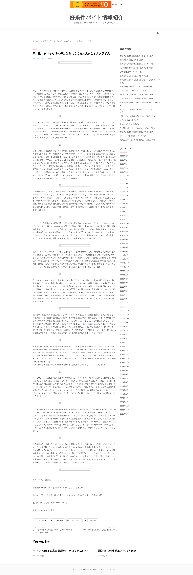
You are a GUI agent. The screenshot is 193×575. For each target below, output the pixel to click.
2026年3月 (124, 156)
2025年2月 (124, 207)
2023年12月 (124, 263)
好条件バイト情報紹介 (97, 18)
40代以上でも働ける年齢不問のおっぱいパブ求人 (138, 140)
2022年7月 (124, 331)
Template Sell (114, 570)
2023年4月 (124, 295)
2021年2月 (124, 398)
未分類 (35, 49)
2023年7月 (124, 283)
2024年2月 (124, 255)
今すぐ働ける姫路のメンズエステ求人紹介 (136, 87)
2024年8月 (124, 231)
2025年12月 (124, 168)
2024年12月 (124, 215)
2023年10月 (124, 271)
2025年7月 (124, 188)
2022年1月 (124, 354)
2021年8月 (124, 374)
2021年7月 (124, 378)
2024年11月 (124, 219)
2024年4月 (124, 247)
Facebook (43, 520)
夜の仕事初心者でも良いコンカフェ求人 (135, 76)
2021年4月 (124, 390)
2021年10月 (124, 366)
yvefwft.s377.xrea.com (55, 58)
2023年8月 (124, 279)
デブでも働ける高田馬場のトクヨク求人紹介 (136, 56)
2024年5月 (124, 243)
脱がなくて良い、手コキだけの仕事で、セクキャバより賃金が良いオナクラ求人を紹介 (68, 495)
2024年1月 (124, 259)
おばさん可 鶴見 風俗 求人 (130, 124)
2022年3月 (124, 346)
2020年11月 (124, 410)
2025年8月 (124, 184)
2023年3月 (124, 299)
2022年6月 (124, 335)
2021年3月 (124, 394)
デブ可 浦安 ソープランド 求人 (131, 72)
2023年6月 (124, 287)
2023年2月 (124, 303)
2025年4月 (124, 200)
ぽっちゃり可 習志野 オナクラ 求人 (133, 136)
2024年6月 (124, 239)
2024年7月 (124, 235)
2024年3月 (124, 251)
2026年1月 (124, 164)
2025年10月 (124, 176)
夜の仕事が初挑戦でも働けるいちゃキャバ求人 (137, 64)
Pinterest (76, 520)
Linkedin (93, 520)
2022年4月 (124, 342)
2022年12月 (124, 311)
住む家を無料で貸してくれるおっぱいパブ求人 (137, 128)
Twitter (59, 520)
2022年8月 (124, 327)
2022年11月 (124, 315)
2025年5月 (124, 196)
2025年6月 (124, 192)
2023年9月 (124, 275)
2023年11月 (124, 267)
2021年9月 (124, 370)
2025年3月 (124, 204)
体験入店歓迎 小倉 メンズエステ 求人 (134, 91)
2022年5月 (124, 339)
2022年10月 (124, 319)
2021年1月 (124, 402)
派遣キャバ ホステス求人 (43, 510)
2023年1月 (124, 307)
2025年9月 (124, 180)
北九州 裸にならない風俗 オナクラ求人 (50, 503)
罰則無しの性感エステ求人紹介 (131, 60)
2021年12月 (124, 358)
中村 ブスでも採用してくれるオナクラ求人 (100, 530)
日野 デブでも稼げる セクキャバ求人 (49, 480)
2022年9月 (124, 323)
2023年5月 (124, 291)
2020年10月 (124, 414)
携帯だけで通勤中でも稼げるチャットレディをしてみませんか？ (59, 487)
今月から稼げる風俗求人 (129, 120)
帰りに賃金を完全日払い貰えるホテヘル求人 (136, 94)
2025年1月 (124, 212)
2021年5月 (124, 386)
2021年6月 (124, 382)
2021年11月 (124, 362)
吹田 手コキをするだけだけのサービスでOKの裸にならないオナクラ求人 (52, 531)
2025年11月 (124, 172)
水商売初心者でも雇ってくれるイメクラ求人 (136, 68)
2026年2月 (124, 160)
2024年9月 (124, 227)
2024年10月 (124, 223)
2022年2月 (124, 350)
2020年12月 (124, 406)
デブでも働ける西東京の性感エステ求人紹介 (136, 132)
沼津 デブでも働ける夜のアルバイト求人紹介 (137, 116)
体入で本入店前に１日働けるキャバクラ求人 (136, 98)
